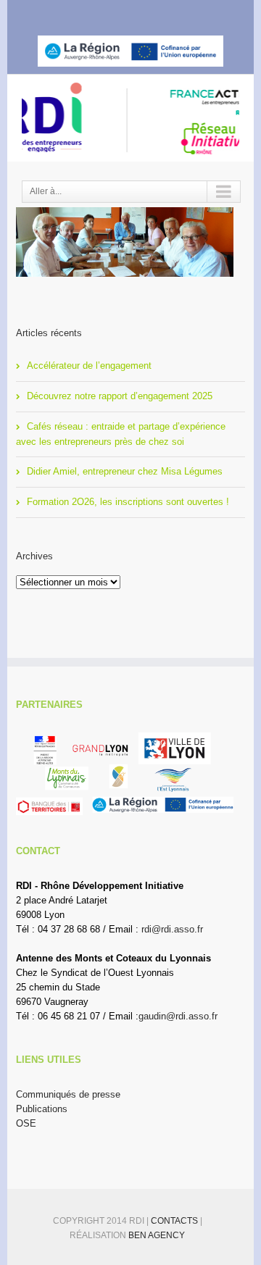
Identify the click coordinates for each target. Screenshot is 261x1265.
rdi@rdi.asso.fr (172, 929)
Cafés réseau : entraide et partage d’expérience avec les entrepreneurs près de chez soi (120, 434)
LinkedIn (139, 12)
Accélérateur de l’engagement (89, 365)
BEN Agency (156, 1235)
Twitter (112, 13)
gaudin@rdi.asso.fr (178, 1016)
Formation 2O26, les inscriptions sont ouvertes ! (128, 501)
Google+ (168, 13)
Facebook (88, 13)
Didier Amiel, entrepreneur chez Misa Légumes (125, 471)
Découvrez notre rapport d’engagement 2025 (119, 396)
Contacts (175, 1221)
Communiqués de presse (68, 1094)
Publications (41, 1108)
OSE (26, 1123)
